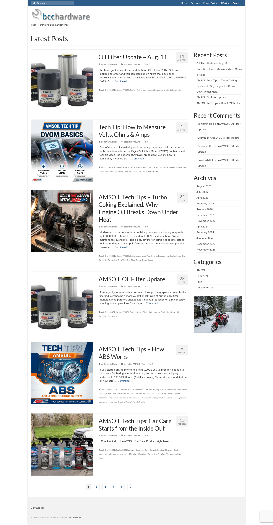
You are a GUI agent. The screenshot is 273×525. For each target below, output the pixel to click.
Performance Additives (108, 398)
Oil (180, 90)
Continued (121, 81)
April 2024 (202, 226)
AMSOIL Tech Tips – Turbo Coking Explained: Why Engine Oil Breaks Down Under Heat (216, 86)
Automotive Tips (148, 167)
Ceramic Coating (157, 450)
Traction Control (124, 402)
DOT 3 (153, 394)
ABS (102, 390)
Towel (101, 458)
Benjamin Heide (110, 64)
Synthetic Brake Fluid (167, 398)
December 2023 (205, 243)
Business (139, 450)
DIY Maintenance (142, 394)
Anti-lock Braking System (155, 390)
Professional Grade (149, 398)
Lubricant (174, 90)
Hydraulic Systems (172, 394)
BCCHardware (162, 167)
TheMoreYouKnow (150, 171)
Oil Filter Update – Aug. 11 (211, 63)
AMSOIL (136, 64)
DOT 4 (160, 394)
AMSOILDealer (129, 90)
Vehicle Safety (139, 402)
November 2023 (205, 249)
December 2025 (205, 215)
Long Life (165, 90)
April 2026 (202, 197)
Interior (120, 454)
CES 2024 (202, 275)
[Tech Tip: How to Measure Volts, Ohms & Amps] (62, 150)
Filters (139, 90)
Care (146, 450)
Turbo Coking (147, 260)
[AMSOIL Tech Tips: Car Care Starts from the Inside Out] (62, 444)
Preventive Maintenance (129, 398)
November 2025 (205, 220)
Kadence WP (76, 518)
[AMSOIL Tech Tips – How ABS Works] (62, 372)
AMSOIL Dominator (136, 390)
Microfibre (142, 454)
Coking (154, 256)
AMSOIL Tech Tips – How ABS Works (218, 103)
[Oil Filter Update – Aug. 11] (62, 80)
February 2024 (205, 232)
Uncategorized (205, 287)
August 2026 (203, 186)
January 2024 (204, 238)
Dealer (172, 167)
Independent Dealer (151, 90)
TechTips (137, 171)
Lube (178, 256)
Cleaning (169, 450)
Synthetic (109, 171)
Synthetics (118, 171)
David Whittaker (206, 160)
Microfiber (133, 454)
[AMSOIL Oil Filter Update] (62, 302)
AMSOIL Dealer (115, 90)
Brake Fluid (111, 394)
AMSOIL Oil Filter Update (211, 97)
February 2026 (205, 203)
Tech (144, 364)
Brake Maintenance (125, 394)
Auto (138, 167)
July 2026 (202, 191)
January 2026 (204, 209)
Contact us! (37, 507)
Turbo (138, 260)
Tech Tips (128, 171)
